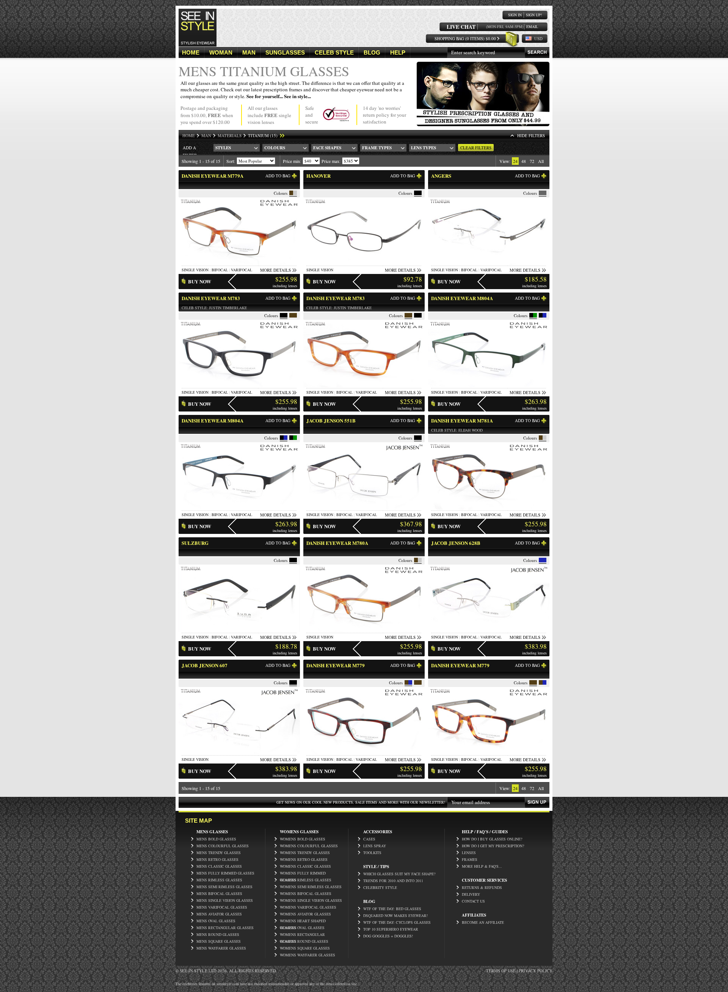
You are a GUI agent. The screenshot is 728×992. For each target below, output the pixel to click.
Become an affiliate (483, 922)
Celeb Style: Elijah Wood (457, 430)
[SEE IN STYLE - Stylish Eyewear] (198, 45)
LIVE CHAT (461, 27)
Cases (369, 839)
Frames (469, 859)
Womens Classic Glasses (305, 866)
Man (206, 135)
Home (188, 135)
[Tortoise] (418, 682)
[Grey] (542, 193)
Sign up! (534, 14)
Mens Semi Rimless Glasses (224, 886)
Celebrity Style (380, 887)
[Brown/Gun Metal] (291, 193)
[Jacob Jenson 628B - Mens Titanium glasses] (488, 630)
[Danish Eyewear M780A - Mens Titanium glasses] (364, 630)
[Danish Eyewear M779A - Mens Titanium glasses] (239, 263)
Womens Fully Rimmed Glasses (303, 873)
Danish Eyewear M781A (462, 420)
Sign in (515, 14)
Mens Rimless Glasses (219, 879)
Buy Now (199, 281)
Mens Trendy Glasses (218, 852)
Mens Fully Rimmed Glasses (225, 873)
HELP (397, 52)
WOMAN (220, 52)
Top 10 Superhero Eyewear (390, 929)
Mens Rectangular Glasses (225, 927)
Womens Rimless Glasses (305, 879)
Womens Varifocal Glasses (308, 907)
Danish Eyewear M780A (337, 542)
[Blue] (542, 560)
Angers (441, 175)
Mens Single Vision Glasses (224, 900)
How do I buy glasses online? (492, 839)
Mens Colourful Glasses (222, 845)
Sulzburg (195, 542)
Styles (223, 148)
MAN (249, 52)
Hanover (318, 175)
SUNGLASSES (285, 52)
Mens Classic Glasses (219, 866)
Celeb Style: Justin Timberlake (214, 307)
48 (523, 161)
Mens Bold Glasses (216, 839)
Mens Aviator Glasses (219, 914)
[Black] (418, 193)
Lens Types (423, 148)
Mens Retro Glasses (217, 859)
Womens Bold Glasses (302, 839)
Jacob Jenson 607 (205, 665)
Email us (532, 27)
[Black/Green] (531, 315)
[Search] (537, 52)
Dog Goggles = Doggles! (388, 936)
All (541, 161)
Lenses (469, 852)
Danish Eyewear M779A (212, 175)
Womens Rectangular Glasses (302, 935)
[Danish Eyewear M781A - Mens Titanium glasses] (488, 508)
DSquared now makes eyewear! (395, 915)
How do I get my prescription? (493, 845)
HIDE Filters (531, 135)
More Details (275, 270)
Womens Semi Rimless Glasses (311, 886)
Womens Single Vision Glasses (311, 900)
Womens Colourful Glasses (309, 845)
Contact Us (473, 901)
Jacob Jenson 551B (331, 420)
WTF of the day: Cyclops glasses (397, 922)
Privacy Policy (535, 970)
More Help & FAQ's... (482, 866)
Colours (274, 148)
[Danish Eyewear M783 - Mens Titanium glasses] (239, 385)
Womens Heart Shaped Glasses (303, 921)
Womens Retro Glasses (304, 859)
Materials (230, 135)
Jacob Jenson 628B (455, 542)
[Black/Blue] (541, 315)
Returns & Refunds (482, 887)
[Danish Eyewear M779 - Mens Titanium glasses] (364, 753)
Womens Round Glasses (304, 941)
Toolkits (372, 852)
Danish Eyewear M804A (462, 298)
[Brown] (293, 315)
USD (538, 38)
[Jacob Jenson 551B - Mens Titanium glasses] (364, 508)
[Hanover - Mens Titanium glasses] (364, 263)
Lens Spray (374, 845)
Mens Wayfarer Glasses (221, 948)
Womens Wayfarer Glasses (307, 955)
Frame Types (377, 148)
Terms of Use (501, 970)
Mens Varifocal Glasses (221, 907)
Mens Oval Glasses (215, 920)
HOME (190, 52)
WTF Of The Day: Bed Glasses (392, 908)
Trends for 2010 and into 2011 (393, 880)
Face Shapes (327, 148)
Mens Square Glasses (218, 941)
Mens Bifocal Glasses (219, 893)
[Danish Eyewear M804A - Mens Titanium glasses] (488, 385)
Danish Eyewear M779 (335, 665)
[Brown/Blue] (406, 682)
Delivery (471, 894)
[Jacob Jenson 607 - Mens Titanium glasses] (239, 753)
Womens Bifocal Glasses (305, 893)
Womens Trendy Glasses (305, 852)
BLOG (372, 52)
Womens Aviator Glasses (305, 914)
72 (532, 161)
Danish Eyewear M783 (211, 298)
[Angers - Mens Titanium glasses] (488, 263)
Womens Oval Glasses (302, 927)
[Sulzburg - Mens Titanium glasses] (239, 630)
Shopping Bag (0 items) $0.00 (465, 38)
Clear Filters (475, 147)
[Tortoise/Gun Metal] (541, 437)
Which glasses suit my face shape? (399, 873)
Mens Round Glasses (217, 934)
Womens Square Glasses (305, 948)
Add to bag (277, 175)
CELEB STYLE (334, 52)
